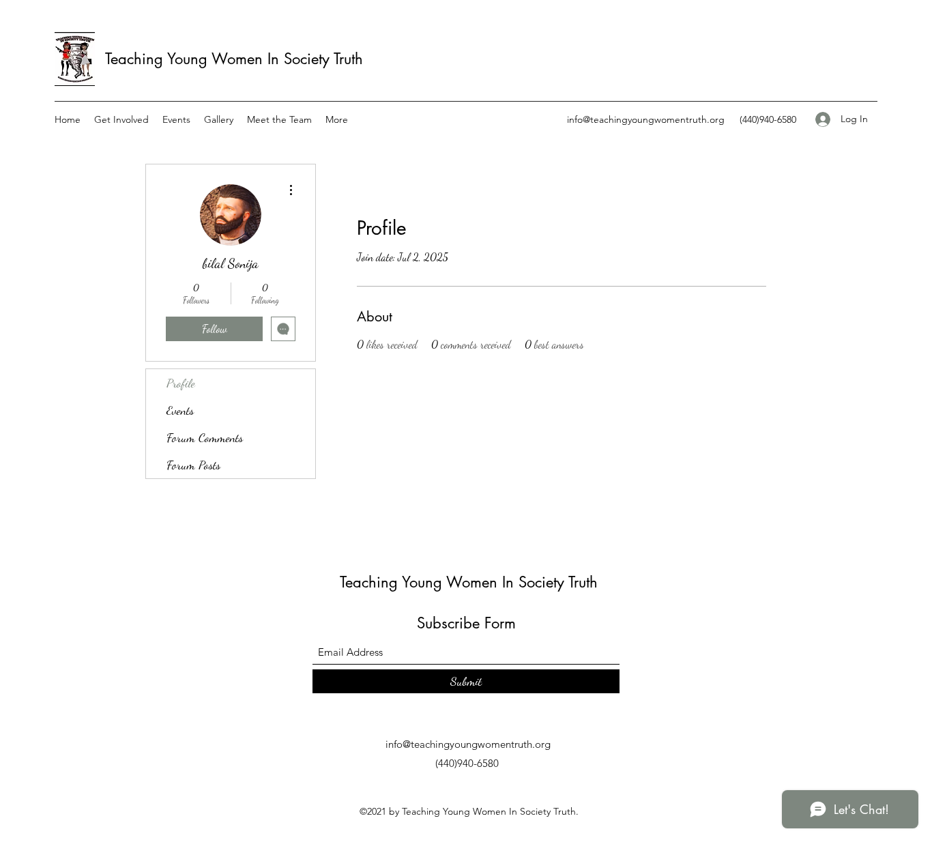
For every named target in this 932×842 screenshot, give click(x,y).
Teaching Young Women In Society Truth (234, 58)
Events (180, 410)
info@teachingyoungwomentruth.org (646, 119)
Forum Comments (204, 437)
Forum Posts (193, 464)
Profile (180, 382)
